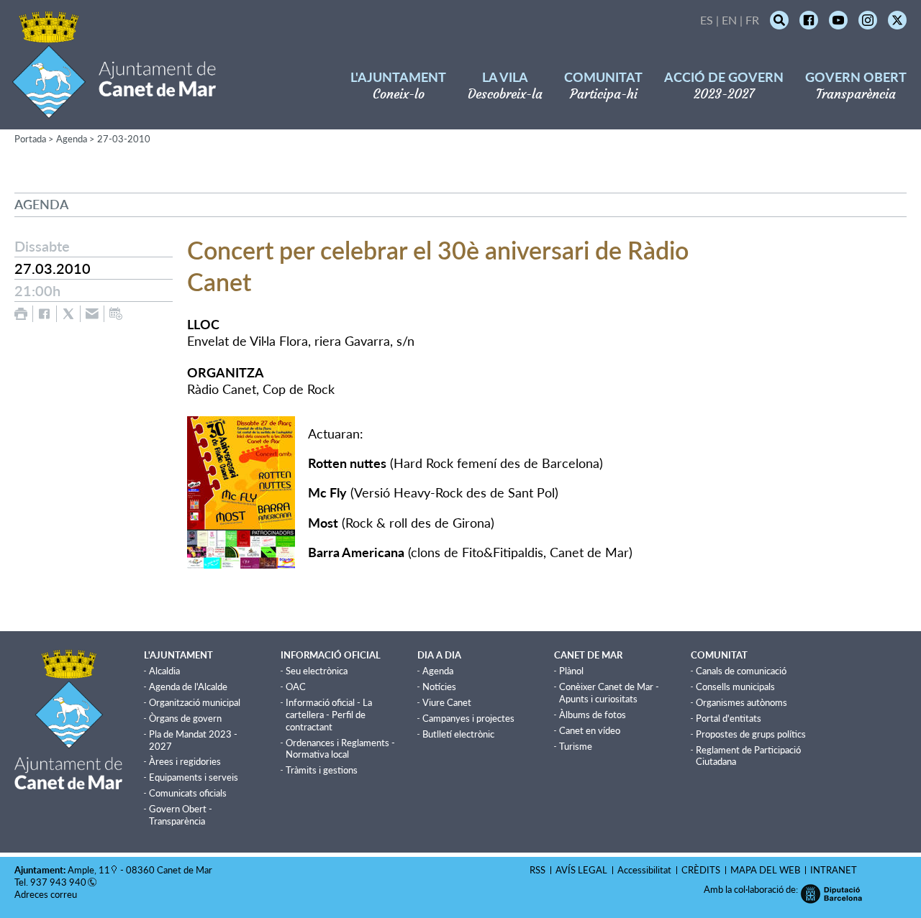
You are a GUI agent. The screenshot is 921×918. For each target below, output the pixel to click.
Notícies (439, 686)
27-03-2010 (123, 138)
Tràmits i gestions (322, 770)
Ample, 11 (89, 870)
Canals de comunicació (741, 670)
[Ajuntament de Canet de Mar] (114, 110)
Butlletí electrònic (458, 734)
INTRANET (833, 870)
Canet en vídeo (589, 730)
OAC (296, 686)
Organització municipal (194, 702)
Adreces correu (46, 894)
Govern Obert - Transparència (180, 815)
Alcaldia (164, 670)
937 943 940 (58, 882)
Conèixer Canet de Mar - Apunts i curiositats (609, 692)
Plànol (571, 670)
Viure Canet (446, 702)
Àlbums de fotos (592, 714)
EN (729, 20)
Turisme (575, 746)
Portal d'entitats (728, 718)
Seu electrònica (317, 670)
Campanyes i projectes (468, 718)
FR (752, 20)
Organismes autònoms (741, 702)
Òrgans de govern (185, 718)
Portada (30, 138)
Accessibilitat (644, 870)
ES (706, 20)
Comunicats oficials (188, 793)
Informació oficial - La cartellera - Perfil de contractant (329, 715)
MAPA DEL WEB (765, 870)
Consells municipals (735, 686)
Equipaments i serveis (193, 777)
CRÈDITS (700, 870)
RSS (537, 870)
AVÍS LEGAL (581, 870)
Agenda (71, 138)
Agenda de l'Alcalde (188, 686)
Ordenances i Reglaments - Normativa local (340, 749)
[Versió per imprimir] (20, 314)
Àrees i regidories (185, 761)
